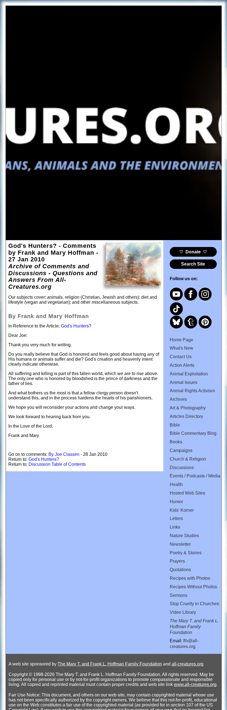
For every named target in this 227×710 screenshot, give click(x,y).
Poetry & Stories (186, 552)
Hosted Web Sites (187, 493)
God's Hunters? (76, 326)
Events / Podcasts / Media (195, 476)
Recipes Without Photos (193, 586)
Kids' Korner (182, 510)
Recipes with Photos (190, 578)
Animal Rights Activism (192, 390)
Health (176, 484)
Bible (175, 425)
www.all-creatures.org (195, 684)
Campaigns (181, 450)
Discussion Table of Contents (57, 464)
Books (176, 441)
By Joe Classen (63, 454)
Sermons (178, 595)
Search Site (193, 264)
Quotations (180, 569)
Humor (176, 501)
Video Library (183, 612)
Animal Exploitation (189, 373)
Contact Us (181, 356)
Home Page (181, 339)
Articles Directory (186, 416)
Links (175, 527)
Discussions (182, 467)
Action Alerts (182, 365)
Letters (176, 518)
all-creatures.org (187, 664)
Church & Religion (188, 459)
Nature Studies (184, 535)
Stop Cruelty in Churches (194, 603)
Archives (178, 399)
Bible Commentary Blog (193, 433)
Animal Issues (183, 382)
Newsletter (180, 544)
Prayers (177, 561)
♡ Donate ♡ (193, 251)
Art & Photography (188, 407)
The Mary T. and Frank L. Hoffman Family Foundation (110, 664)
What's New (181, 348)
